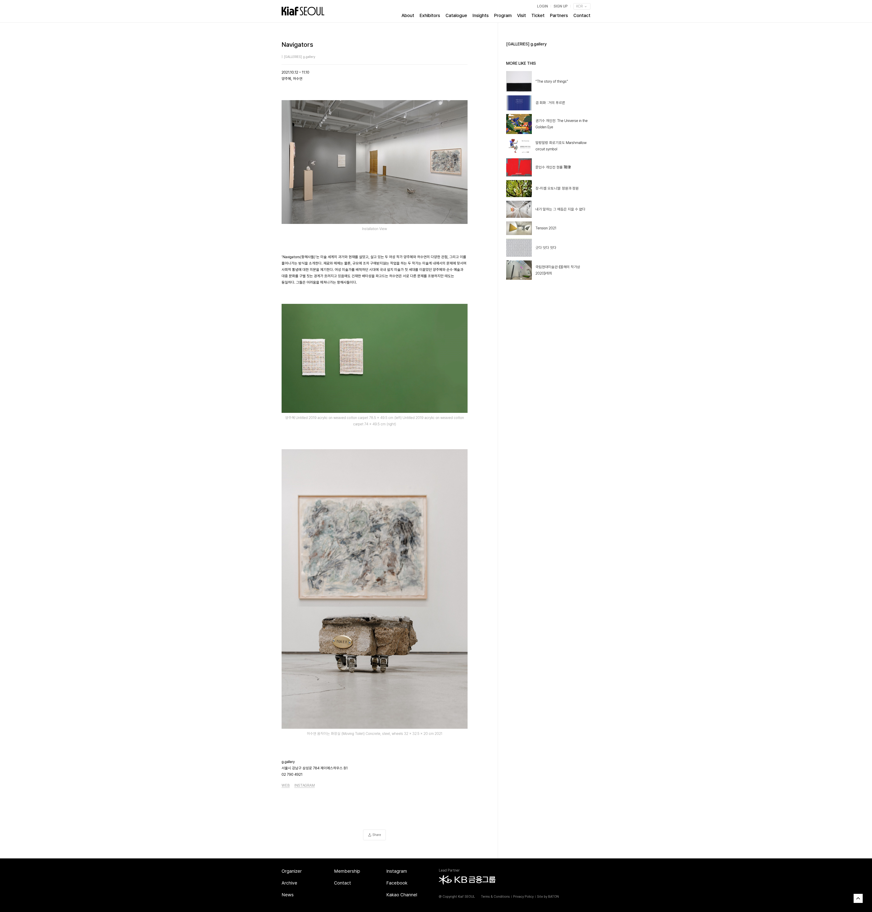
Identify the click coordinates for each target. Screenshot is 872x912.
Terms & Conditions (495, 896)
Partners (559, 15)
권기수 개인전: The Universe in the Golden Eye (561, 124)
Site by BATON (548, 896)
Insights (481, 15)
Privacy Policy (523, 896)
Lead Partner (449, 870)
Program (503, 15)
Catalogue (456, 15)
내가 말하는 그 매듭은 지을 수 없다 (560, 209)
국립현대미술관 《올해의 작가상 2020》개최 (557, 270)
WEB (286, 785)
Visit (521, 15)
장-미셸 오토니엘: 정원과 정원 (557, 188)
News (288, 894)
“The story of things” (551, 81)
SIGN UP (561, 6)
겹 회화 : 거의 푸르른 (550, 103)
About (407, 15)
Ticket (538, 15)
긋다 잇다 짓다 (545, 247)
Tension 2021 (545, 228)
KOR (580, 6)
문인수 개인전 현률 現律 (553, 167)
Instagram (396, 871)
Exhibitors (430, 15)
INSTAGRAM (304, 785)
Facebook (396, 883)
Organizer (292, 871)
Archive (289, 883)
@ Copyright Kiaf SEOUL (457, 896)
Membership (347, 871)
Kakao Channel (401, 894)
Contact (581, 15)
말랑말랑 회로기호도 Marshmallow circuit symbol (561, 146)
